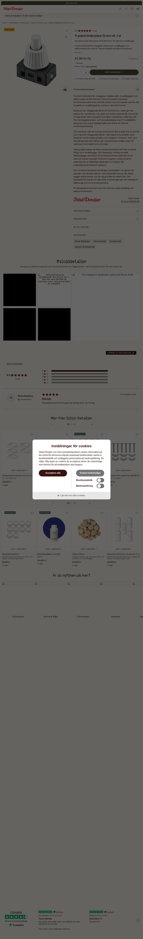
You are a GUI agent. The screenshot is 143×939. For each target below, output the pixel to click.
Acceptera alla (52, 473)
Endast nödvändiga (90, 473)
